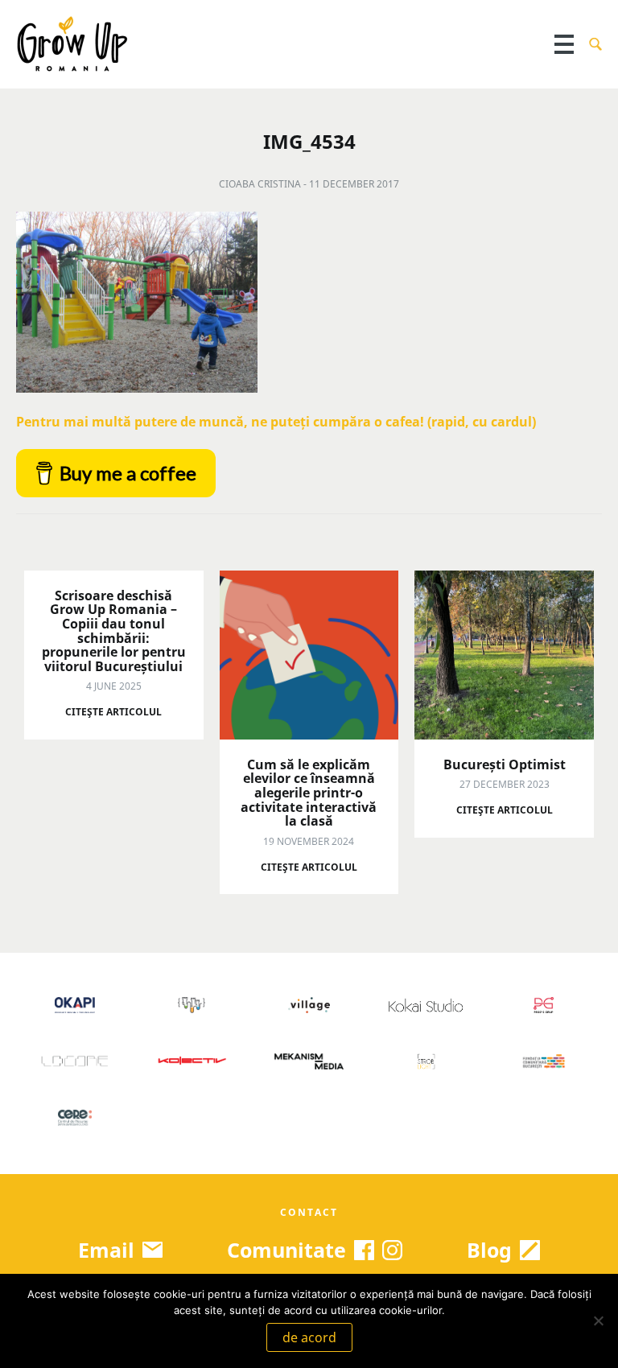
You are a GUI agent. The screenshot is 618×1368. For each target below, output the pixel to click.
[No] (598, 1320)
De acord (309, 1337)
